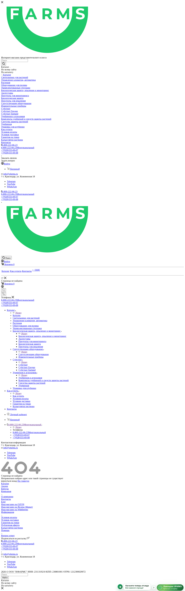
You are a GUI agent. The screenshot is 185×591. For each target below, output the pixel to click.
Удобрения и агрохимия (30, 378)
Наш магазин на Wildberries (14, 509)
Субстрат (23, 365)
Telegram (11, 181)
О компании (7, 496)
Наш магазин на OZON (12, 504)
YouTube (11, 184)
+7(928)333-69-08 (9, 153)
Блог (3, 502)
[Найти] (3, 64)
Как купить (18, 396)
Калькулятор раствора (12, 528)
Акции (4, 486)
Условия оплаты (9, 517)
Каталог (17, 315)
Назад (18, 313)
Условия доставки (10, 520)
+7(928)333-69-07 (9, 150)
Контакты (6, 499)
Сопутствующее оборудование (33, 354)
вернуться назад (9, 481)
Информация (7, 512)
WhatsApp (12, 186)
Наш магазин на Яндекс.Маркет (17, 507)
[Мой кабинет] (2, 287)
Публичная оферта (10, 525)
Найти (5, 578)
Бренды (5, 489)
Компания (6, 491)
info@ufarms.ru (10, 174)
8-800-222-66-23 (9, 145)
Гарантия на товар (10, 522)
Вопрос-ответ (8, 535)
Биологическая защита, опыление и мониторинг (42, 336)
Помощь (5, 530)
